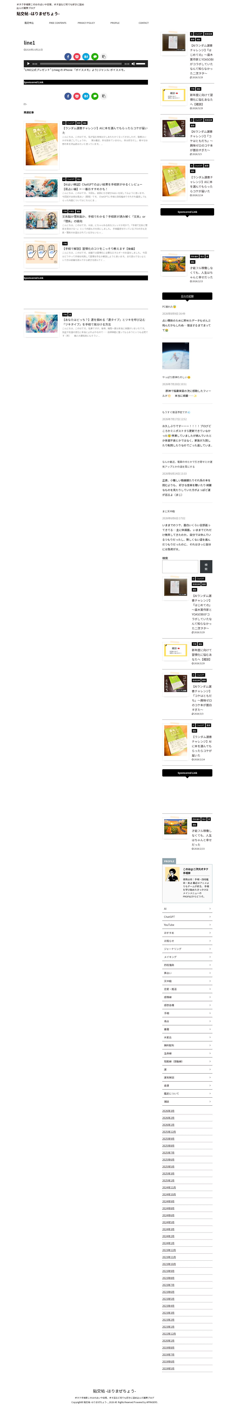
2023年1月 (168, 1326)
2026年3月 (168, 1111)
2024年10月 (169, 1194)
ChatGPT (169, 916)
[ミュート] (133, 64)
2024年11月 (169, 1187)
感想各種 (169, 1005)
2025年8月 (168, 1145)
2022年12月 (169, 1333)
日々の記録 (187, 296)
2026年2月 (168, 1118)
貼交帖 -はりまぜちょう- (38, 13)
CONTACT (144, 22)
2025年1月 (168, 1180)
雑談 (166, 1101)
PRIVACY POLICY (86, 22)
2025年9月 (168, 1138)
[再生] (28, 64)
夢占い (168, 973)
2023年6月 (168, 1292)
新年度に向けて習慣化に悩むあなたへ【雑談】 (201, 99)
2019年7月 (168, 1354)
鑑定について (171, 1093)
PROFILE (115, 22)
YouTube (169, 925)
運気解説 (169, 1077)
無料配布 (169, 1045)
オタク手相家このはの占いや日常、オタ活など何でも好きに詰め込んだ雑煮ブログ (114, 1397)
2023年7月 (168, 1285)
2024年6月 (168, 1215)
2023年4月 (168, 1306)
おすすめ (169, 933)
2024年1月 (168, 1243)
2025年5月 (168, 1166)
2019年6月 (168, 1361)
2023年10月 (169, 1264)
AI (165, 908)
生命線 (168, 1053)
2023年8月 (168, 1278)
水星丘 (168, 1037)
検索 (165, 558)
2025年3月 (168, 1173)
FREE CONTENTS (57, 22)
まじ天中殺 (168, 511)
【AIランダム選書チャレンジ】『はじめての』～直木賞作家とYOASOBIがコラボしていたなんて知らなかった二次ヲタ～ (202, 59)
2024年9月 (168, 1201)
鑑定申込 (29, 22)
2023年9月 (168, 1271)
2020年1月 (168, 1340)
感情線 (168, 997)
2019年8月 (168, 1347)
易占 (166, 1021)
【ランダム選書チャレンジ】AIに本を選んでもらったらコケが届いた (202, 746)
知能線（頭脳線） (174, 1061)
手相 (166, 1013)
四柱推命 (169, 965)
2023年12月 (169, 1250)
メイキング (170, 957)
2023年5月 (168, 1299)
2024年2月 (168, 1236)
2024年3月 (168, 1229)
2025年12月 (169, 1131)
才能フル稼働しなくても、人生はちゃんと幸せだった (201, 272)
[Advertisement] (86, 295)
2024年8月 (168, 1208)
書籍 (166, 1029)
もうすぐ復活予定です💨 (176, 412)
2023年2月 (168, 1319)
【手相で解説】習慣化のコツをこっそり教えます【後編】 (99, 248)
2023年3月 (168, 1313)
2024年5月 (168, 1222)
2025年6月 (168, 1159)
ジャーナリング (172, 949)
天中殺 (168, 981)
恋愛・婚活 (170, 989)
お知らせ (169, 941)
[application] (86, 63)
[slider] (141, 63)
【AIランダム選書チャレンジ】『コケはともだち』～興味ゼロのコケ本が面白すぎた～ (201, 140)
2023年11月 (169, 1257)
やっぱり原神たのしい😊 (176, 377)
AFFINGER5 (151, 1402)
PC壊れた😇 (169, 306)
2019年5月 (168, 1368)
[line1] (85, 56)
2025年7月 (168, 1152)
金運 (166, 1085)
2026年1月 (168, 1124)
